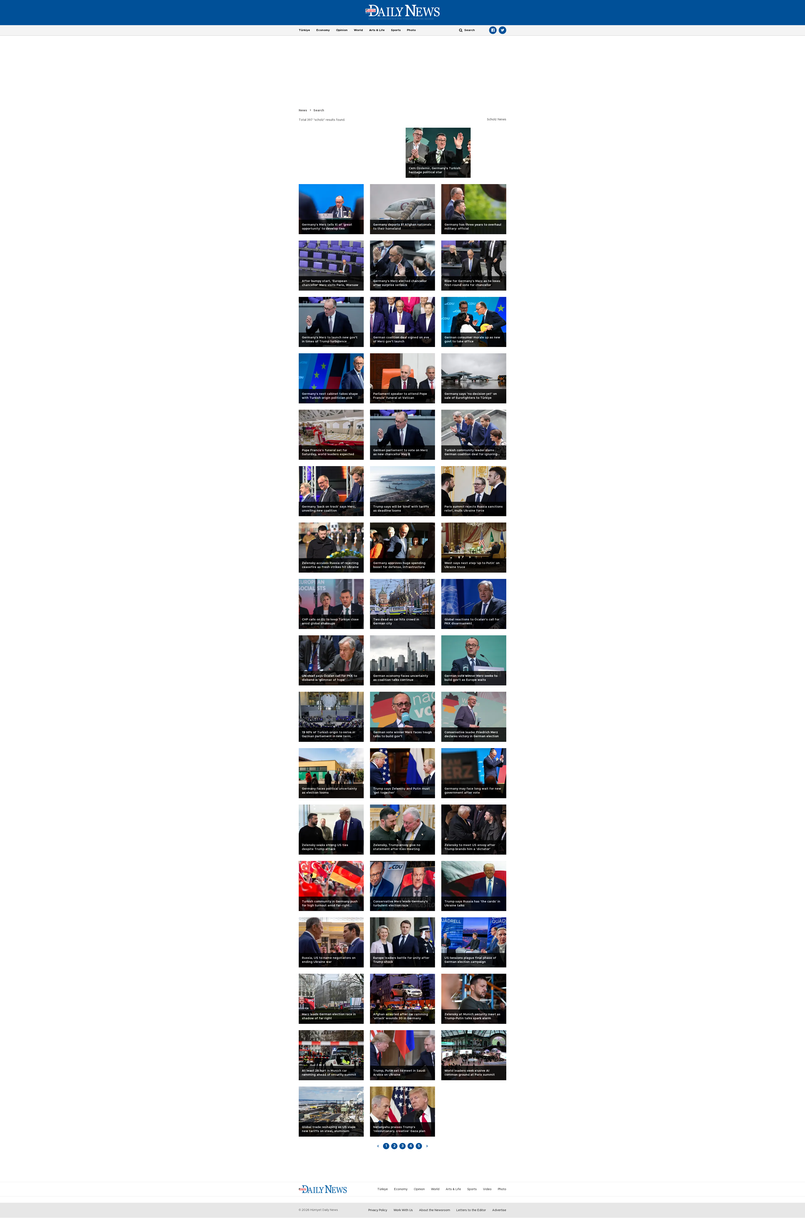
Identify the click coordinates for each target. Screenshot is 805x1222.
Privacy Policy (377, 1210)
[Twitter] (502, 30)
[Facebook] (493, 30)
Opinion (342, 30)
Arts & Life (377, 30)
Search (318, 110)
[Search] (460, 30)
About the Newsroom (434, 1210)
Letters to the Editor (471, 1210)
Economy (323, 30)
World (358, 30)
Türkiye (304, 30)
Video (487, 1189)
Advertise (499, 1210)
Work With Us (403, 1210)
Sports (396, 30)
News (303, 110)
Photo (411, 30)
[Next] (427, 1146)
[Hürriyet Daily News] (402, 12)
